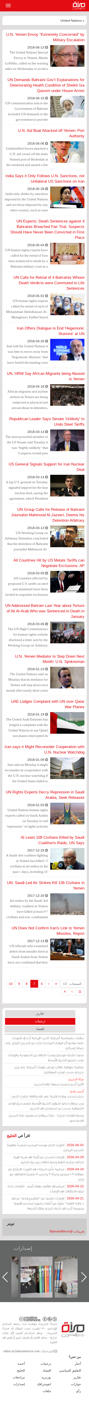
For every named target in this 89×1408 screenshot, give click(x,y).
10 (11, 984)
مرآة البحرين (80, 5)
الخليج (12, 1136)
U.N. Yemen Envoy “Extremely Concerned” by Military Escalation (45, 37)
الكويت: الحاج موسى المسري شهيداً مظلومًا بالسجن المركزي (45, 1147)
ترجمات (40, 1021)
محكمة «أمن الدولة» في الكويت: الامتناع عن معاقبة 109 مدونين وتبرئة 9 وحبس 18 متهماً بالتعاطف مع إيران (46, 1174)
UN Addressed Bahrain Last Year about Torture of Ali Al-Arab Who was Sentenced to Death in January (44, 611)
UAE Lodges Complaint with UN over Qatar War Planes (47, 704)
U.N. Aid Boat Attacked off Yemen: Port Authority (51, 133)
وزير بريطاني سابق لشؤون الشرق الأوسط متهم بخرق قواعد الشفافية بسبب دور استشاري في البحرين (46, 1106)
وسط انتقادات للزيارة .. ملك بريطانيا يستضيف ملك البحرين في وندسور (46, 1118)
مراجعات (19, 1377)
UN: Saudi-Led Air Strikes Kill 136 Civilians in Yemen (45, 885)
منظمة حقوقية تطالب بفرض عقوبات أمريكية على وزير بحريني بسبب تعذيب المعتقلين (49, 1069)
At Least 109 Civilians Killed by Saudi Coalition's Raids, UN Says (52, 840)
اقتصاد (40, 1029)
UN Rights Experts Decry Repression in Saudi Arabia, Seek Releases (45, 795)
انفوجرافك (44, 1384)
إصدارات (23, 1248)
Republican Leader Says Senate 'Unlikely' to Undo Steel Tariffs (46, 422)
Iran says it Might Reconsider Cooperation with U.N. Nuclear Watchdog (44, 749)
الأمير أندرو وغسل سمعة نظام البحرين (59, 1081)
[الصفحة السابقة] (48, 984)
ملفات (47, 1391)
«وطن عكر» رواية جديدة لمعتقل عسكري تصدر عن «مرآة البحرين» (41, 1270)
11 (79, 991)
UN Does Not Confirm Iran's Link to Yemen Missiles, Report (48, 931)
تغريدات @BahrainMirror (67, 1231)
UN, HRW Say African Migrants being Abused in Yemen (45, 376)
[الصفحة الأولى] (56, 984)
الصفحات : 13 (72, 984)
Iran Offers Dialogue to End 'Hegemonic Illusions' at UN (50, 331)
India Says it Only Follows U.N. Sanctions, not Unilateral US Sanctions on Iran (44, 179)
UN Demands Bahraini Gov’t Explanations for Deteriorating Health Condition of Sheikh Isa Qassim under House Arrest (46, 85)
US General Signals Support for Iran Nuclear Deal (46, 467)
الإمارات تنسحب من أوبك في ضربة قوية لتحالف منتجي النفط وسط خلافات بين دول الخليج (48, 1159)
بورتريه (46, 1377)
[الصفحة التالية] (72, 991)
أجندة (21, 1363)
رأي (78, 1391)
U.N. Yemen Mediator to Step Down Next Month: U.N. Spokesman (49, 659)
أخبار (78, 1363)
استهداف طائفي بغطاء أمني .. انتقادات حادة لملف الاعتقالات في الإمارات (46, 1188)
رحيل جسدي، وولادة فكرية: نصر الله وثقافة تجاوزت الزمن (48, 1094)
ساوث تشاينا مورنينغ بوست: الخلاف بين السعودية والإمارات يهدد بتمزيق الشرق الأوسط (46, 1057)
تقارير (40, 1013)
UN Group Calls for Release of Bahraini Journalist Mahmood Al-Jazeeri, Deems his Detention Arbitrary (47, 515)
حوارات (76, 1384)
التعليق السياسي (70, 1370)
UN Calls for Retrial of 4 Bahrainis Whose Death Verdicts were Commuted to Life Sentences (48, 283)
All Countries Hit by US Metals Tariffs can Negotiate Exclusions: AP (48, 563)
